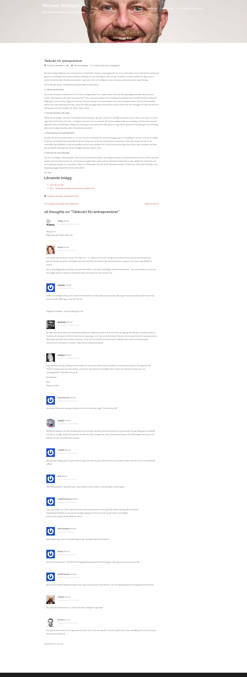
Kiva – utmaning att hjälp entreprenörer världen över (72, 188)
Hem (140, 8)
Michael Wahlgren (61, 5)
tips (76, 196)
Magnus (61, 355)
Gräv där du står (57, 185)
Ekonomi (104, 65)
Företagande (114, 65)
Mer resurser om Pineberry (190, 8)
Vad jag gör (152, 8)
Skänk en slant (151, 203)
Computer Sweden (55, 196)
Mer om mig (167, 8)
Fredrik (61, 420)
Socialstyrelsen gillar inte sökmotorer (63, 203)
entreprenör (69, 196)
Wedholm (62, 322)
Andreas (61, 285)
